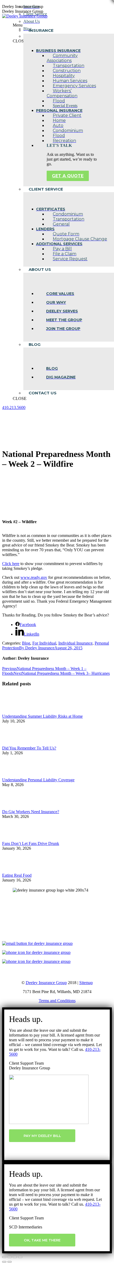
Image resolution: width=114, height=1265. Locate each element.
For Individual (44, 643)
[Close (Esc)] (4, 1257)
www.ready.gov (33, 577)
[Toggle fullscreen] (15, 1257)
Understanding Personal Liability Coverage (38, 780)
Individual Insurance (75, 643)
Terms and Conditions (57, 1000)
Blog (26, 643)
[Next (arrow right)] (9, 1262)
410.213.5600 (13, 407)
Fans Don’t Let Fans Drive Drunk (30, 843)
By (36, 648)
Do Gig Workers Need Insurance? (30, 811)
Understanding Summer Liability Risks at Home (42, 716)
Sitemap (86, 982)
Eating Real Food (17, 875)
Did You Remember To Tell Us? (29, 748)
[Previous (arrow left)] (4, 1262)
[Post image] (16, 711)
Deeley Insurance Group (46, 982)
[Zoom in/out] (20, 1257)
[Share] (9, 1257)
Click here (10, 563)
